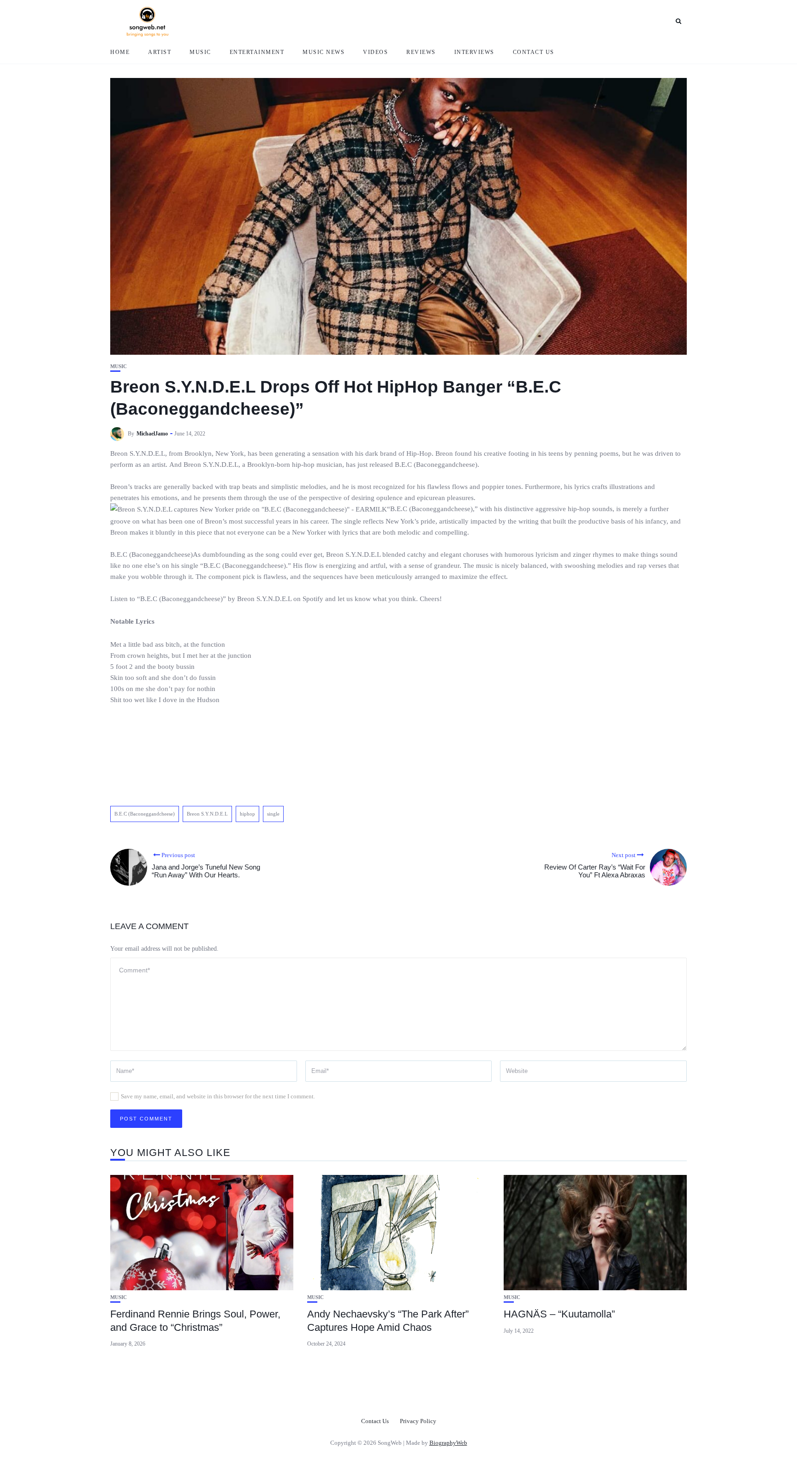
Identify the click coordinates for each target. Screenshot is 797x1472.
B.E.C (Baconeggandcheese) (144, 813)
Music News (324, 52)
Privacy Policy (418, 1421)
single (273, 813)
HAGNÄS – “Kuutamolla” (559, 1314)
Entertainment (257, 52)
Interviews (474, 52)
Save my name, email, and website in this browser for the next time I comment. (218, 1096)
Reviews (421, 52)
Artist (159, 52)
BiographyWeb (448, 1442)
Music (200, 52)
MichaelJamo (152, 433)
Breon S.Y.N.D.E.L (207, 813)
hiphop (247, 813)
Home (120, 52)
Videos (375, 52)
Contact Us (533, 52)
